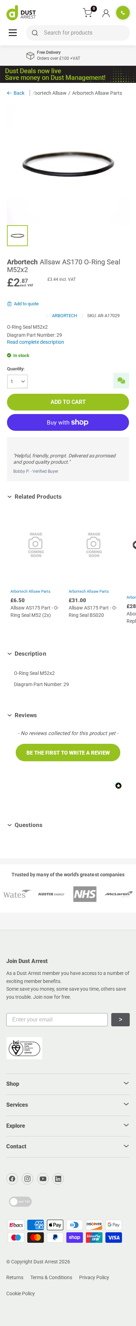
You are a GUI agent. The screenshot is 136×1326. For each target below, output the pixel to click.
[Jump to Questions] (48, 824)
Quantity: (16, 368)
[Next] (126, 575)
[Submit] (33, 33)
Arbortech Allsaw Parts (30, 591)
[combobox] (78, 33)
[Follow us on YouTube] (43, 1179)
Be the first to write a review (68, 753)
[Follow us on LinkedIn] (58, 1179)
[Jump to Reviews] (42, 715)
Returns (14, 1277)
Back (19, 93)
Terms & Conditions (51, 1277)
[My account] (106, 12)
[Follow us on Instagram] (28, 1179)
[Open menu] (12, 32)
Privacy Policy (94, 1277)
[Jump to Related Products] (66, 496)
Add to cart (68, 402)
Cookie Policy (20, 1293)
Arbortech (64, 315)
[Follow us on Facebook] (12, 1179)
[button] (68, 752)
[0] (87, 12)
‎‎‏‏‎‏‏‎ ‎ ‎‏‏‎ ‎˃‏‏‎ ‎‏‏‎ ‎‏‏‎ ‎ (120, 1019)
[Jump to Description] (51, 653)
